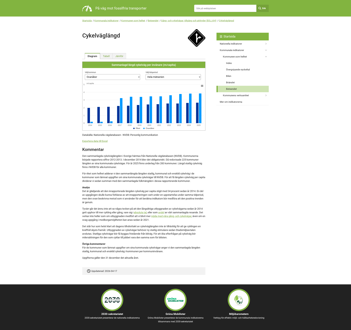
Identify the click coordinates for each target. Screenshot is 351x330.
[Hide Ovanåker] (148, 128)
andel (161, 212)
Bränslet (230, 82)
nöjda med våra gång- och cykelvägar (171, 216)
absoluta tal (140, 212)
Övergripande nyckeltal (238, 69)
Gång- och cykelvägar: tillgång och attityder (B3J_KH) (188, 20)
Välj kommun (90, 72)
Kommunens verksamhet (236, 95)
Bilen (228, 76)
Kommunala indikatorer (106, 20)
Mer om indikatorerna (231, 101)
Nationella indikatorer (231, 43)
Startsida (87, 20)
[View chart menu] (202, 85)
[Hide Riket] (136, 128)
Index (229, 63)
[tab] (92, 56)
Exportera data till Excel (95, 141)
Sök (264, 8)
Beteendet (153, 20)
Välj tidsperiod (152, 72)
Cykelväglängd (226, 20)
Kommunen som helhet (133, 20)
